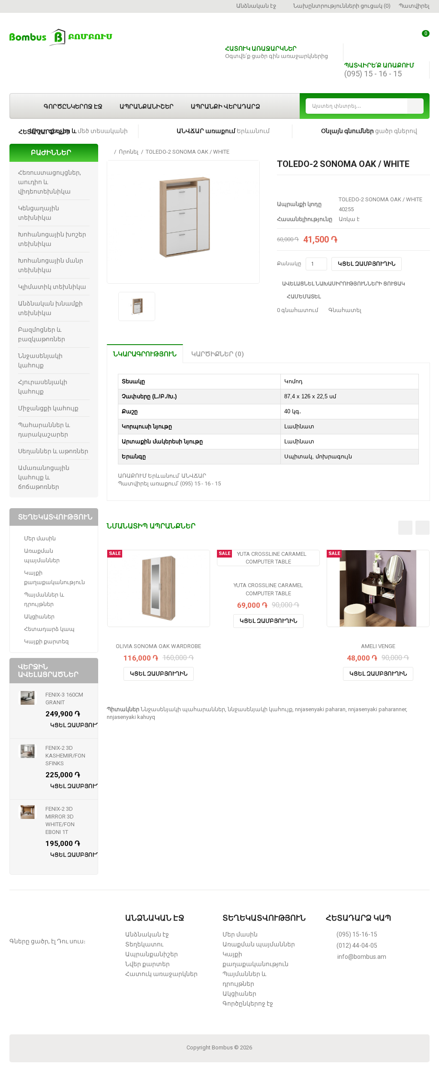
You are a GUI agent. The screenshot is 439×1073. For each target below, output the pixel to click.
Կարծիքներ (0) (217, 354)
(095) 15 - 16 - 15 (373, 73)
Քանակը (289, 264)
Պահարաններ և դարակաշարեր (44, 429)
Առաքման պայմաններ (42, 556)
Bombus (222, 1047)
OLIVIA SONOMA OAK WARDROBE (158, 646)
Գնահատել (344, 310)
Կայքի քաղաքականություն (54, 577)
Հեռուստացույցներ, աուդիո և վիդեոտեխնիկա (49, 182)
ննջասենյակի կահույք (260, 709)
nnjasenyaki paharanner (377, 709)
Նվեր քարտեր (147, 964)
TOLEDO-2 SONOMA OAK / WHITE (187, 152)
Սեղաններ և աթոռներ (53, 451)
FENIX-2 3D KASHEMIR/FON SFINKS (65, 756)
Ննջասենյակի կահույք (40, 360)
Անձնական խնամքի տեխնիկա (50, 308)
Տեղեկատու (144, 944)
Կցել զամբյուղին (366, 264)
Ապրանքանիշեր (147, 106)
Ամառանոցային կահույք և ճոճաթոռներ (43, 477)
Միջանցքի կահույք (48, 408)
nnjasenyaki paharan (320, 709)
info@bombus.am (361, 956)
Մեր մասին (40, 538)
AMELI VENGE (378, 646)
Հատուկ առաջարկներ (161, 973)
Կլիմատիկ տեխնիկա (52, 286)
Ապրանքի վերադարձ (225, 106)
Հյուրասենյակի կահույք (42, 387)
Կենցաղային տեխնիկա (38, 213)
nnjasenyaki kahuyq (131, 717)
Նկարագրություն (145, 354)
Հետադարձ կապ (43, 131)
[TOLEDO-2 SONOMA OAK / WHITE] (183, 218)
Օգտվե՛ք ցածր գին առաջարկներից (276, 56)
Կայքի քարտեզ (46, 641)
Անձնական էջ (147, 934)
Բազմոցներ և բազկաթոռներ (41, 334)
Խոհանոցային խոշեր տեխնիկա (52, 239)
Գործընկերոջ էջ (73, 106)
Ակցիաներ (39, 616)
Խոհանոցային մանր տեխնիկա (50, 265)
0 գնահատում (297, 310)
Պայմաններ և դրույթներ (44, 599)
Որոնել (128, 152)
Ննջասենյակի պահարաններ (183, 709)
